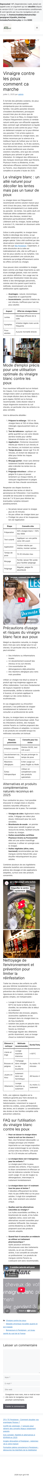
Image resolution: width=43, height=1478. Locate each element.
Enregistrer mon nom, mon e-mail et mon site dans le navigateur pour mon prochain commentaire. (22, 1397)
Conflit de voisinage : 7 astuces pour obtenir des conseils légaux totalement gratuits (19, 1428)
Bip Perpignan (20, 246)
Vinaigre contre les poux (16, 1320)
